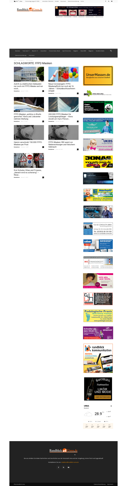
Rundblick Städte (100, 51)
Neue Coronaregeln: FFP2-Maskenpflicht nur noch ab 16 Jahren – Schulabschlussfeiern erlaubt (61, 87)
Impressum (63, 1)
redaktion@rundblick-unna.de (70, 462)
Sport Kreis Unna (66, 51)
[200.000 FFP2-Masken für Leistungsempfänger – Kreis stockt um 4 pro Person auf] (63, 104)
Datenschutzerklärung (73, 1)
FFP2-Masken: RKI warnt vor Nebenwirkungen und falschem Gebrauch (61, 144)
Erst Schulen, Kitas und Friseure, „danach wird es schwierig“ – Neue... (27, 172)
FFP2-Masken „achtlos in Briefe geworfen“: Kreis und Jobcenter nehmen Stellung (27, 116)
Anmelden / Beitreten (47, 1)
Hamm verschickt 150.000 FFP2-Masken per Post (28, 143)
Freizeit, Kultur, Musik (54, 51)
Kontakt (57, 1)
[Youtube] (111, 1)
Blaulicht (34, 51)
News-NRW (83, 51)
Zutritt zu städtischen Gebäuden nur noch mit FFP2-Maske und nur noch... (28, 86)
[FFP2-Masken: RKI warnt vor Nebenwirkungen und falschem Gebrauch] (63, 132)
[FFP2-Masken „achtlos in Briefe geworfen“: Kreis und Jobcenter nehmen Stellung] (29, 104)
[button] (111, 51)
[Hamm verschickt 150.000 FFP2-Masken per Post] (29, 132)
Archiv (82, 1)
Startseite (17, 51)
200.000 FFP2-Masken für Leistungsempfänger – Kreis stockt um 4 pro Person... (60, 116)
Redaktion (17, 91)
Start (15, 60)
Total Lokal (25, 51)
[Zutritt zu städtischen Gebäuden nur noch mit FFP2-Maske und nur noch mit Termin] (29, 74)
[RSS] (108, 1)
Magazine (91, 51)
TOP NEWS (16, 111)
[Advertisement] (63, 35)
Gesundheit (43, 51)
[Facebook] (105, 1)
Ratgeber (75, 51)
